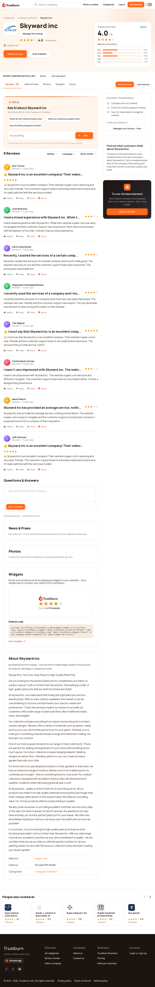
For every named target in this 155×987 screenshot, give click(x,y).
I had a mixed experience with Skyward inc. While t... (42, 217)
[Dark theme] (149, 4)
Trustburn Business (107, 953)
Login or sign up (138, 953)
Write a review (90, 4)
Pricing (101, 958)
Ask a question (15, 506)
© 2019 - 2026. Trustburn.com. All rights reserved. (29, 980)
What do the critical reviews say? (26, 119)
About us (78, 953)
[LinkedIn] (19, 969)
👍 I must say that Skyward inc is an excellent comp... (42, 331)
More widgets (15, 641)
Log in (122, 4)
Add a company (53, 963)
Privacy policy (64, 980)
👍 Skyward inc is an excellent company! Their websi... (43, 174)
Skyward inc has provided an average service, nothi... (42, 408)
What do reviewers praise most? (64, 119)
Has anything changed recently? (25, 125)
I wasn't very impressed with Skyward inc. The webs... (43, 370)
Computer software (27, 17)
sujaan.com (41, 858)
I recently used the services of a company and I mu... (42, 293)
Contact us (78, 958)
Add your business (107, 963)
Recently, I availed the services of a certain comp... (41, 255)
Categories (108, 4)
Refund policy (101, 980)
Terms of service (82, 980)
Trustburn (13, 948)
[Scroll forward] (150, 897)
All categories (52, 953)
